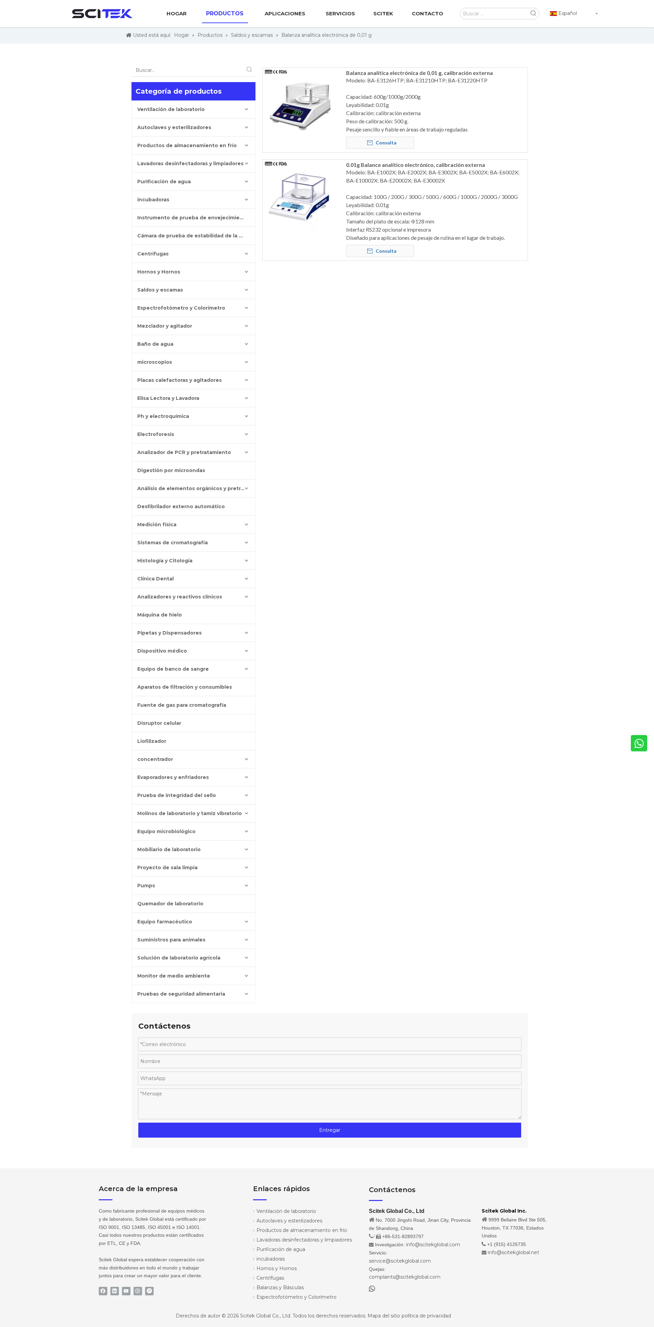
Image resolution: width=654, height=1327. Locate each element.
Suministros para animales (171, 940)
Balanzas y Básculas (280, 1287)
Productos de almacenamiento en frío (187, 145)
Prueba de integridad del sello (176, 795)
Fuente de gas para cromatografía (181, 705)
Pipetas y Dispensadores (169, 633)
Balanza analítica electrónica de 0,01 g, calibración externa (419, 72)
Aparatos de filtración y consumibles (184, 687)
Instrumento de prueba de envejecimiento (193, 218)
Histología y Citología (164, 561)
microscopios (154, 362)
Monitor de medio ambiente (173, 976)
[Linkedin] (114, 1291)
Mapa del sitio (384, 1316)
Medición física (156, 524)
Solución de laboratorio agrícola (178, 958)
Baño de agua (155, 344)
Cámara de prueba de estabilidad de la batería (196, 236)
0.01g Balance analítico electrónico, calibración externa (415, 164)
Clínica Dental (155, 579)
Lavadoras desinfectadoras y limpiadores (190, 163)
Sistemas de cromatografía (172, 543)
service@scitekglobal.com (400, 1261)
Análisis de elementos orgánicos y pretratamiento (196, 488)
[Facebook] (103, 1291)
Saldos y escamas (160, 290)
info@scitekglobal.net (513, 1252)
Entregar (329, 1130)
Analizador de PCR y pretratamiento (184, 452)
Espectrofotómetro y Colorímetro (181, 308)
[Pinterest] (149, 1291)
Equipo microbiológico (166, 831)
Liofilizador (151, 741)
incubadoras (153, 200)
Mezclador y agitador (164, 326)
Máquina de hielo (159, 615)
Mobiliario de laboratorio (169, 849)
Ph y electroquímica (163, 416)
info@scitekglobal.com (433, 1245)
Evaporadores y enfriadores (173, 777)
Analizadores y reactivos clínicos (179, 597)
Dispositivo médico (162, 651)
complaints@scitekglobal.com (404, 1277)
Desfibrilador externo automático (181, 506)
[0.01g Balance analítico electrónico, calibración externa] (300, 196)
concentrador (155, 759)
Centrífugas (153, 254)
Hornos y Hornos (158, 272)
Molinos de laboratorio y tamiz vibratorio (189, 813)
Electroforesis (155, 434)
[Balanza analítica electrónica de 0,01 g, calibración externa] (300, 104)
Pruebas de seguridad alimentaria (181, 994)
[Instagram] (138, 1291)
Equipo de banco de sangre (173, 669)
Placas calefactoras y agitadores (179, 380)
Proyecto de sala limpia (167, 867)
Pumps (146, 886)
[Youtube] (126, 1291)
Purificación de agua (164, 181)
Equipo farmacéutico (164, 922)
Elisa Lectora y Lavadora (168, 398)
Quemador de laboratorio (170, 904)
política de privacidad (426, 1316)
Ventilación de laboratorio (171, 109)
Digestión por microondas (171, 470)
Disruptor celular (159, 723)
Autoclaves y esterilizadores (174, 127)
